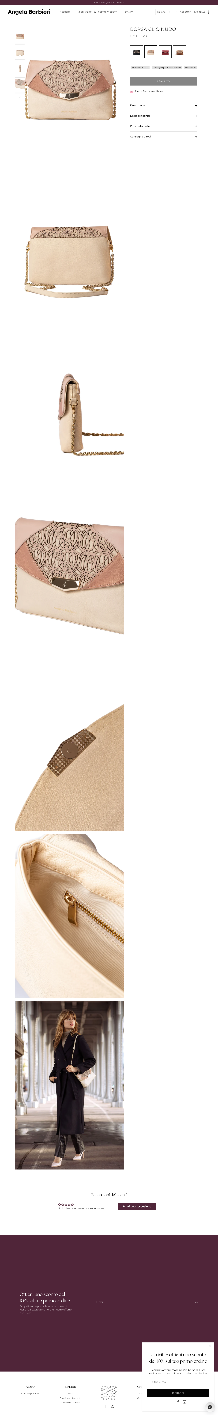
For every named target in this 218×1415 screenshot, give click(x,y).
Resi (70, 1393)
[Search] (176, 12)
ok (196, 1302)
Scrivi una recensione (136, 1206)
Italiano (161, 12)
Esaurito (163, 81)
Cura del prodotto (30, 1393)
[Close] (210, 1346)
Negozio (65, 12)
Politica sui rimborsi (70, 1402)
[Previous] (19, 23)
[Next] (19, 97)
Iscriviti (178, 1393)
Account (185, 12)
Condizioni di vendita (70, 1398)
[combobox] (163, 12)
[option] (20, 36)
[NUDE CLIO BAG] (20, 35)
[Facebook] (178, 1401)
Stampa (129, 12)
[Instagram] (184, 1401)
